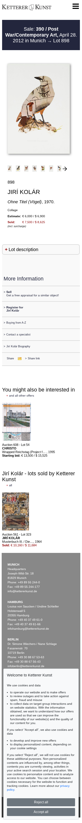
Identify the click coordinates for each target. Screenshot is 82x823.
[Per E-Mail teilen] (18, 358)
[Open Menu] (75, 6)
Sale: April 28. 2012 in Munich (41, 34)
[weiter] (64, 168)
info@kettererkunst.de (22, 591)
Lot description (23, 249)
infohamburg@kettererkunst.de (28, 628)
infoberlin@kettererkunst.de (26, 666)
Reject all (41, 802)
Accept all (41, 812)
